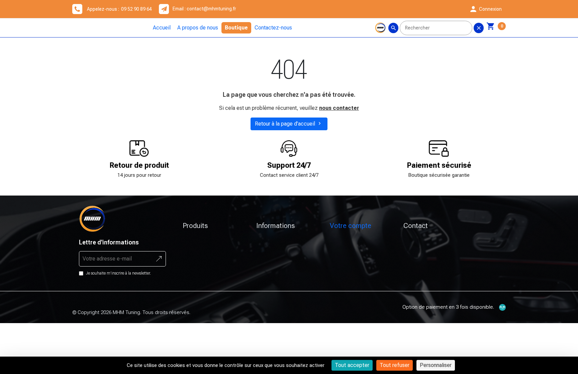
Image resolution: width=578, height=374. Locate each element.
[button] (485, 9)
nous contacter (339, 108)
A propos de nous (197, 27)
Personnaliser (436, 365)
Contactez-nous (273, 27)
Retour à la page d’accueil (289, 124)
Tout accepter (352, 365)
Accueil (162, 27)
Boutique (236, 27)
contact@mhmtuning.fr (211, 8)
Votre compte (350, 226)
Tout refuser (394, 365)
